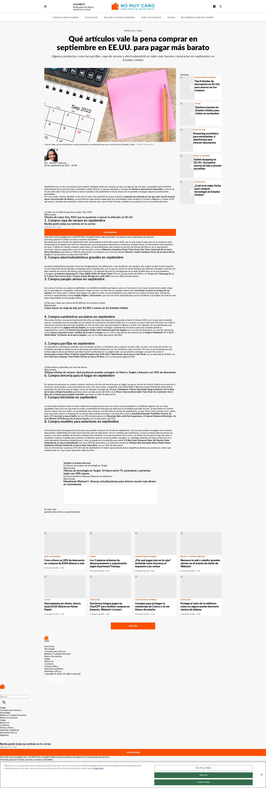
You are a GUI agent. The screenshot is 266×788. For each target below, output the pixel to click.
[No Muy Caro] (133, 6)
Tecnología (91, 18)
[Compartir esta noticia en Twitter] (61, 168)
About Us (49, 661)
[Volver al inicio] (14, 685)
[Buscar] (4, 702)
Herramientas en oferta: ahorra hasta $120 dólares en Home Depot (62, 606)
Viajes (198, 103)
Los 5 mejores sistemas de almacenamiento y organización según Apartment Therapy (108, 563)
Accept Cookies (203, 782)
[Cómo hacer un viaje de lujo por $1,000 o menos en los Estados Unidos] (74, 303)
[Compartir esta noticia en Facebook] (54, 168)
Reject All (203, 775)
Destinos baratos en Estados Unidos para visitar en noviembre (207, 110)
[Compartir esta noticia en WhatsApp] (47, 168)
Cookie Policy (98, 768)
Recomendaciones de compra (197, 18)
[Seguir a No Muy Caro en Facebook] (214, 6)
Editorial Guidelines (53, 669)
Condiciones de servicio (142, 237)
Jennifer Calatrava (58, 163)
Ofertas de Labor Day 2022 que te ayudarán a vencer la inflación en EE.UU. (88, 217)
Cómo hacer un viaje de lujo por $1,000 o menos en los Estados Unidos (86, 308)
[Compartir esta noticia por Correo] (68, 168)
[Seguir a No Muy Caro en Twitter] (221, 6)
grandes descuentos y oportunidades (62, 512)
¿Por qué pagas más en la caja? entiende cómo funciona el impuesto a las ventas (153, 563)
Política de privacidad (104, 237)
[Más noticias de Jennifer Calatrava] (51, 150)
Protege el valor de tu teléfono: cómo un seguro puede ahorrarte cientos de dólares (200, 606)
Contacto (48, 664)
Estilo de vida (199, 130)
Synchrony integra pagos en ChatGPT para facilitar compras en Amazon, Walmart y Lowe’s (110, 606)
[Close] (262, 775)
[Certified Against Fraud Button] (54, 676)
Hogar (171, 18)
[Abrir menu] (45, 6)
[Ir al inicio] (133, 638)
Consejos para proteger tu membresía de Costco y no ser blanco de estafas (152, 606)
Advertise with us (52, 671)
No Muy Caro (129, 31)
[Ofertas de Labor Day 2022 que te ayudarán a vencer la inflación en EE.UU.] (68, 212)
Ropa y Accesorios (151, 18)
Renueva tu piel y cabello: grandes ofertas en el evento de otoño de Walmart (200, 563)
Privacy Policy (51, 666)
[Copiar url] (50, 176)
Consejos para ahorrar (65, 18)
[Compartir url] (47, 182)
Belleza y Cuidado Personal (119, 18)
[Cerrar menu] (3, 692)
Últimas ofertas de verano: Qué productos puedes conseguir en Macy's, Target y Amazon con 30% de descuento (110, 372)
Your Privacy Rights (203, 768)
